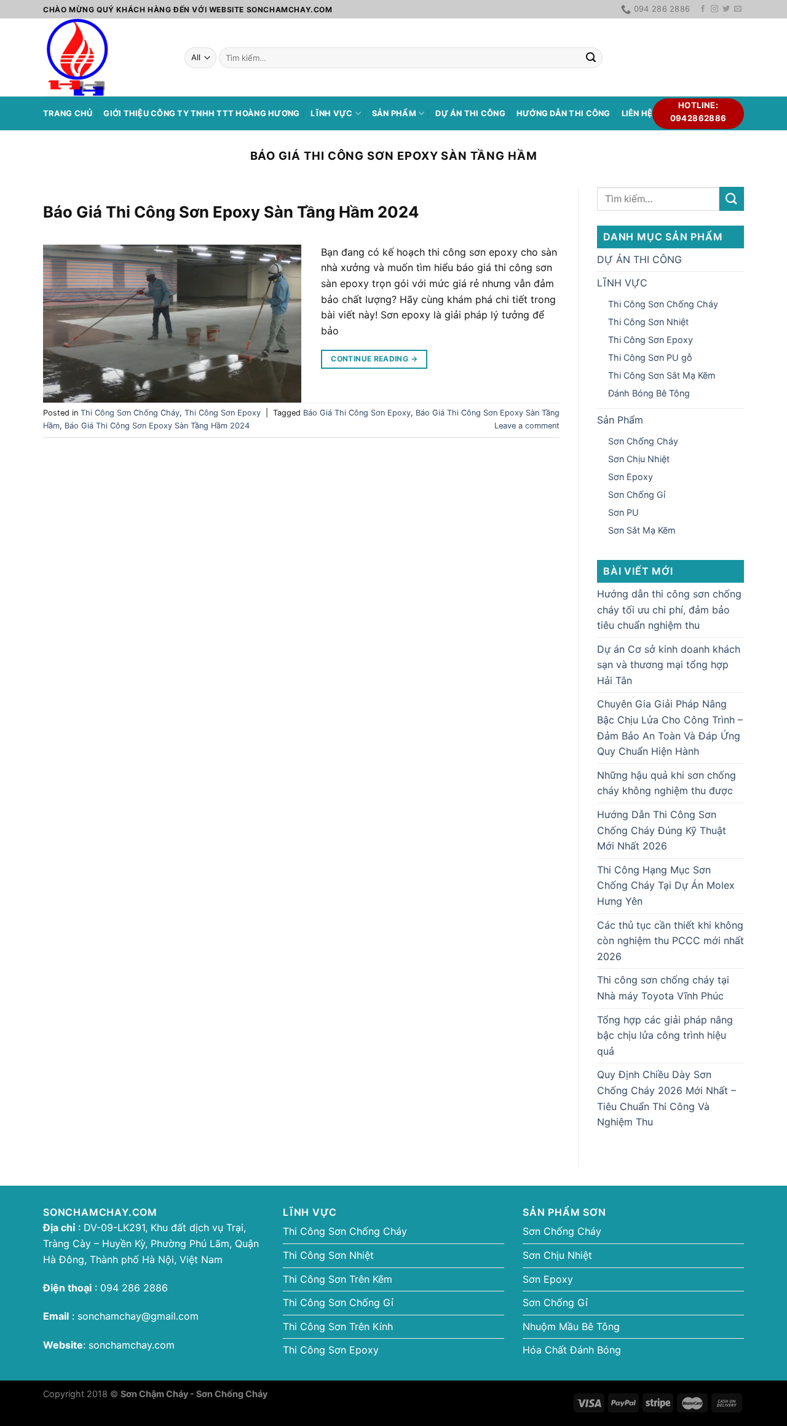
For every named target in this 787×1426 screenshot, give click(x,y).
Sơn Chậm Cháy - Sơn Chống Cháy (194, 1394)
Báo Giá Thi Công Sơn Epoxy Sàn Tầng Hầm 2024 (231, 211)
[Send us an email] (738, 9)
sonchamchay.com (132, 1345)
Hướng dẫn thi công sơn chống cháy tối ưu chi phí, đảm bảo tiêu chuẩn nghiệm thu (669, 609)
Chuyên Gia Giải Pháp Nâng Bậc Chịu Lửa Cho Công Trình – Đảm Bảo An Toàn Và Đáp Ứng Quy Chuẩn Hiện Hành (670, 727)
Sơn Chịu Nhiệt (639, 459)
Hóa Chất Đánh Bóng (572, 1350)
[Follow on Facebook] (702, 9)
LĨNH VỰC (331, 113)
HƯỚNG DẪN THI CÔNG (563, 113)
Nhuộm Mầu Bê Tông (571, 1326)
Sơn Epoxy (630, 476)
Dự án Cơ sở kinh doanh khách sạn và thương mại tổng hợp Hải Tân (668, 665)
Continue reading (374, 358)
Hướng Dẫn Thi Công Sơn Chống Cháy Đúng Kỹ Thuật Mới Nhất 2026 (661, 830)
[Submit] (590, 57)
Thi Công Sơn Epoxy (222, 412)
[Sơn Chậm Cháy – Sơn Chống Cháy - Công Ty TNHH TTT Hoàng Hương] (104, 57)
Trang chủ (67, 113)
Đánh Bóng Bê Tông (649, 393)
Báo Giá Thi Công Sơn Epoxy (357, 412)
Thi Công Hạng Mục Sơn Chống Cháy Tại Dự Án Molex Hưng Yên (666, 885)
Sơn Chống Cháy (643, 441)
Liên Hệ (637, 113)
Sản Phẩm (394, 113)
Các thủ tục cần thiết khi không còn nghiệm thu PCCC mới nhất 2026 (670, 941)
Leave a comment (527, 425)
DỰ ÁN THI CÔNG (470, 113)
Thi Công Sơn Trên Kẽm (337, 1279)
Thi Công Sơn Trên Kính (338, 1326)
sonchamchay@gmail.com (138, 1316)
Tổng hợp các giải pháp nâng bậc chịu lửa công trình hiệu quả (665, 1035)
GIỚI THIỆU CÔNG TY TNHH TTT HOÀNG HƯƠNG (201, 113)
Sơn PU (623, 512)
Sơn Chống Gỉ (636, 494)
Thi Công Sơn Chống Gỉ (338, 1302)
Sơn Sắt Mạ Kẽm (642, 530)
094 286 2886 (132, 1288)
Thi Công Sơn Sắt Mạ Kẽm (662, 375)
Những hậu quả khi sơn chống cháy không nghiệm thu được (666, 783)
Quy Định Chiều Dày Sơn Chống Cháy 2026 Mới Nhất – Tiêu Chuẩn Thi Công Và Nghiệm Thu (666, 1098)
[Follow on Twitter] (726, 9)
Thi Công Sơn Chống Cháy (130, 412)
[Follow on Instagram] (714, 9)
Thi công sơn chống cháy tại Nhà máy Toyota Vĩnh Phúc (663, 988)
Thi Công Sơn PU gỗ (650, 357)
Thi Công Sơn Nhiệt (648, 322)
